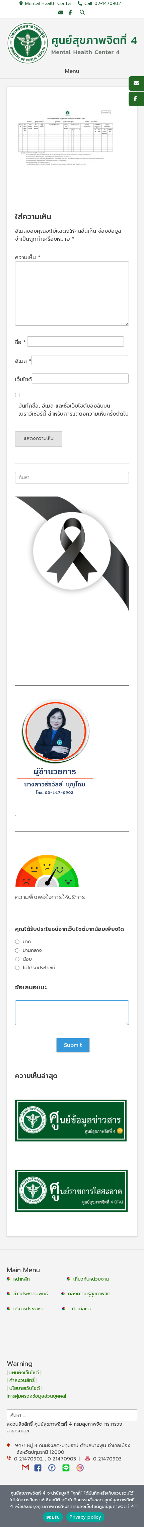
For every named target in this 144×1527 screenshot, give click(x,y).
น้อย (27, 959)
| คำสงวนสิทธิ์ (22, 1380)
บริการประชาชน (30, 1308)
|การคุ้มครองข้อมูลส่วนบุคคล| (36, 1396)
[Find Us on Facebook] (70, 12)
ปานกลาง (32, 950)
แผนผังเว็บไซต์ (24, 1372)
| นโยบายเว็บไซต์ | (25, 1388)
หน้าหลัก (20, 1279)
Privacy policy (85, 1517)
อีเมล (23, 361)
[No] (135, 1506)
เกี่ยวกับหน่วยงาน (91, 1279)
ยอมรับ (53, 1517)
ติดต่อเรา (81, 1308)
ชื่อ (20, 342)
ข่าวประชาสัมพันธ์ (32, 1293)
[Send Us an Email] (61, 12)
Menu (72, 71)
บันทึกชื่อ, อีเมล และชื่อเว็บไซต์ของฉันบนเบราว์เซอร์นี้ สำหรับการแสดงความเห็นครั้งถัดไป (73, 410)
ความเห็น (28, 257)
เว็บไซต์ (23, 379)
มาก (27, 941)
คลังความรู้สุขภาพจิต (89, 1293)
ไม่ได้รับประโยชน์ (39, 967)
